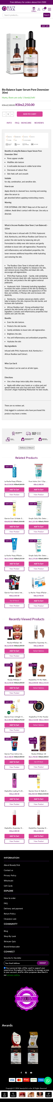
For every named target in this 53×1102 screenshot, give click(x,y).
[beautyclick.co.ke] (8, 8)
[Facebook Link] (22, 1072)
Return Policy (10, 913)
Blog (6, 931)
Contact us (8, 870)
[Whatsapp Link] (48, 1080)
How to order (10, 898)
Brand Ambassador (12, 946)
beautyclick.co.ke (26, 1088)
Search (47, 15)
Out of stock (14, 601)
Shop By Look (10, 936)
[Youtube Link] (31, 1072)
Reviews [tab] (39, 122)
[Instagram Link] (26, 1072)
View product (14, 494)
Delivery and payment (13, 908)
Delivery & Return (26, 448)
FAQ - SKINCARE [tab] (23, 122)
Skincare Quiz (10, 941)
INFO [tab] (9, 122)
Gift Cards (8, 886)
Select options (38, 651)
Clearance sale (10, 919)
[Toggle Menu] (49, 9)
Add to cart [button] (14, 489)
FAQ (6, 903)
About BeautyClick (12, 865)
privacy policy (13, 975)
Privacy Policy (10, 875)
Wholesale (8, 880)
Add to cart (29, 114)
